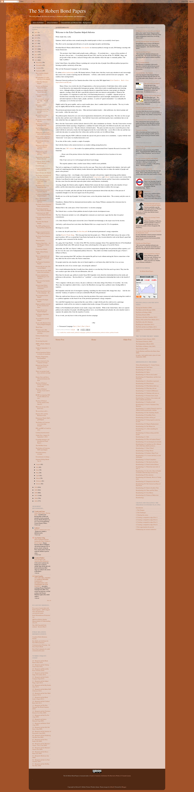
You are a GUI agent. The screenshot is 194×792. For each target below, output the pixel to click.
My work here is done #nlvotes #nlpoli (42, 116)
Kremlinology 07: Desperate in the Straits (147, 481)
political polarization (68, 72)
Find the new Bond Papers (143, 52)
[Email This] (82, 330)
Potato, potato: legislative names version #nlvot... (43, 137)
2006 (36, 498)
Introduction (139, 508)
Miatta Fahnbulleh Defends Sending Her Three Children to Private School (42, 541)
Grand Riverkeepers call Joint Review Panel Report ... (42, 441)
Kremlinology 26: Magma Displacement (147, 424)
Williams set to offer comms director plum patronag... (42, 331)
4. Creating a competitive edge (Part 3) (147, 522)
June (37, 470)
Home (93, 339)
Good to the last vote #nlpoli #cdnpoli (41, 310)
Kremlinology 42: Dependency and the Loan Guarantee (148, 377)
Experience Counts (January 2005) (145, 339)
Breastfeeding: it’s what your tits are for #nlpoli (43, 78)
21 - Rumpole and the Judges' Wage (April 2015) (40, 682)
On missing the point (41, 341)
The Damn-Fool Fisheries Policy (43, 237)
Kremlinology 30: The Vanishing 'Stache (147, 412)
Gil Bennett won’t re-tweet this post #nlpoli (148, 31)
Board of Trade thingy (67, 235)
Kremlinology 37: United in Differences (147, 391)
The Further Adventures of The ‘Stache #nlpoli (43, 176)
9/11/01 (38, 338)
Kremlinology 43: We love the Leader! (147, 374)
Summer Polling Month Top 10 (42, 460)
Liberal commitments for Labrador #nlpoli (43, 190)
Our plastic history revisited (41, 453)
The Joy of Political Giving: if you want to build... (43, 390)
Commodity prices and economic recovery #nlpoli (42, 110)
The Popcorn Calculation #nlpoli (43, 263)
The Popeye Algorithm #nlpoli (42, 315)
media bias (63, 332)
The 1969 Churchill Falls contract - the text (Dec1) (39, 626)
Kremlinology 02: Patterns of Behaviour (147, 495)
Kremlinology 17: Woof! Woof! (145, 448)
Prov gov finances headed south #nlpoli (147, 158)
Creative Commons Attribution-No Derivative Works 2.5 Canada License (110, 776)
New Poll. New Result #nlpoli (42, 222)
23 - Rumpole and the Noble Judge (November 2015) (40, 673)
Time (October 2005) (142, 349)
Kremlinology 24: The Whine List (145, 426)
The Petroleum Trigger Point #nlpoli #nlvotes (43, 129)
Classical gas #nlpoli (41, 249)
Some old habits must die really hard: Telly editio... (43, 181)
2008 (36, 493)
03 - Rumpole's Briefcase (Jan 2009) (40, 756)
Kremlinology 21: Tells (142, 437)
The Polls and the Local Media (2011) (146, 327)
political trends (114, 332)
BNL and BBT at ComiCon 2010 (43, 429)
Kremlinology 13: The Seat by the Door (147, 462)
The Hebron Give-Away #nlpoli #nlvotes (42, 186)
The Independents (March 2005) (145, 344)
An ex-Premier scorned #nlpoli (42, 319)
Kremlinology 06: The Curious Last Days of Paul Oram (148, 484)
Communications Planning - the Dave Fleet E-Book (41, 646)
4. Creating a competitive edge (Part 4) (147, 524)
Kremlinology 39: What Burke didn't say (147, 386)
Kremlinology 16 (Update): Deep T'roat (147, 453)
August (38, 464)
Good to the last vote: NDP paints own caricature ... (43, 271)
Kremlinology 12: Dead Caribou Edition (147, 464)
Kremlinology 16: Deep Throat (144, 451)
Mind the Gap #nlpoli (150, 179)
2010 (36, 487)
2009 (36, 490)
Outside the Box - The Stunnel (144, 73)
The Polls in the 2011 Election (144, 322)
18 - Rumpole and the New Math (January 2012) (41, 694)
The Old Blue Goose (41, 445)
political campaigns (80, 332)
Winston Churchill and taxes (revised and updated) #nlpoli (152, 204)
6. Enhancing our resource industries (146, 529)
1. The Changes (140, 510)
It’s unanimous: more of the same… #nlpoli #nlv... (42, 100)
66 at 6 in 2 (147, 191)
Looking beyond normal (42, 432)
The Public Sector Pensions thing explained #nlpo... (43, 205)
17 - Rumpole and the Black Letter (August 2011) (40, 698)
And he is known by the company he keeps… (42, 361)
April (38, 475)
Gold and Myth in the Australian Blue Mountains (41, 560)
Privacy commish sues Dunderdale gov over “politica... (42, 276)
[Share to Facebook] (87, 330)
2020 (36, 35)
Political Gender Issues (42, 336)
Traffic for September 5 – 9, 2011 (43, 349)
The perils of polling (141, 130)
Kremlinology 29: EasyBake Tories (146, 415)
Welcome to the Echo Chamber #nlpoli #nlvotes (42, 146)
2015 (36, 49)
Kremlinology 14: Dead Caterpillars (146, 459)
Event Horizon (40, 166)
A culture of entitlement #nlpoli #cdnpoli (42, 195)
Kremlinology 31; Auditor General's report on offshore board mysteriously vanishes (149, 409)
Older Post (127, 339)
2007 (36, 495)
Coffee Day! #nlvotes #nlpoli (42, 82)
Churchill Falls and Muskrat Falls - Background (76, 23)
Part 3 (83, 326)
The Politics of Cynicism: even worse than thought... (43, 424)
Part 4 (88, 326)
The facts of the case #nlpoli (152, 83)
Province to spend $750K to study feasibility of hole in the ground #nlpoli (148, 108)
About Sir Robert (52, 23)
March (38, 478)
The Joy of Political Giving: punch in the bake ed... (42, 402)
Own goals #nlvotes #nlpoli (41, 95)
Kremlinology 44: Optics (143, 372)
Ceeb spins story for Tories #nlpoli (43, 218)
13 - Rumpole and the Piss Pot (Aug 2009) (40, 716)
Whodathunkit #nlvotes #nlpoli (42, 141)
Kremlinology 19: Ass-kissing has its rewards (148, 442)
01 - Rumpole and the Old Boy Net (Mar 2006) (40, 764)
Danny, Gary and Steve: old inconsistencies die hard (43, 378)
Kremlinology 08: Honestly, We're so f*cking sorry (148, 478)
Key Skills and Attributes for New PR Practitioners (40, 641)
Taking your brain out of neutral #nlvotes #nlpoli (43, 133)
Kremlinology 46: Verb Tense (144, 367)
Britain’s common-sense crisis (42, 530)
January (38, 484)
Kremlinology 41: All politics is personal (147, 381)
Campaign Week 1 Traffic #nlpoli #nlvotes (43, 162)
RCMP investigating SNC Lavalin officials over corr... (43, 396)
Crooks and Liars (39, 511)
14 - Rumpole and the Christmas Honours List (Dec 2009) (41, 712)
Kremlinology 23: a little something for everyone (147, 429)
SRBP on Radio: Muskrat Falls (43, 344)
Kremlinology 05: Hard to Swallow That (147, 488)
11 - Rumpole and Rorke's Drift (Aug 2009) (41, 724)
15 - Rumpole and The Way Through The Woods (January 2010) (40, 707)
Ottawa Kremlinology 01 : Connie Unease (147, 365)
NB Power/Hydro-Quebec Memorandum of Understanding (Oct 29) (41, 621)
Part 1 (75, 326)
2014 (36, 52)
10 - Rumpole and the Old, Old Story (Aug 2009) (41, 728)
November (39, 65)
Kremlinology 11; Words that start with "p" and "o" (148, 467)
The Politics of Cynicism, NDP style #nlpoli (43, 449)
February (39, 481)
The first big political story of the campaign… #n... (43, 292)
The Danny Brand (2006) (143, 315)
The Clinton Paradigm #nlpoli (42, 300)
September (39, 71)
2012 (36, 57)
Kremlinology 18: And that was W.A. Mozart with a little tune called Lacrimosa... (148, 445)
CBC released (70, 148)
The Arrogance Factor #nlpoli (42, 296)
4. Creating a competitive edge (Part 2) (147, 520)
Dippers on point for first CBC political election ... (43, 232)
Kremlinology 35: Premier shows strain (147, 395)
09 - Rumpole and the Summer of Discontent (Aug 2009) (41, 732)
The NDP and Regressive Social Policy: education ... (43, 227)
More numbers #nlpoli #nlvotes (42, 74)
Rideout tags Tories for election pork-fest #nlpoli (42, 366)
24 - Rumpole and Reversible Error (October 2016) (40, 669)
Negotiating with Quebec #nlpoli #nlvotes (43, 158)
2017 (36, 43)
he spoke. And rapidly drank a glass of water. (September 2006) (148, 356)
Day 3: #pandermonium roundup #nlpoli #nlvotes (42, 200)
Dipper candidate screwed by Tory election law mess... (43, 305)
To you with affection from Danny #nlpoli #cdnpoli (43, 323)
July (37, 467)
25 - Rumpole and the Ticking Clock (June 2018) (40, 665)
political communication (93, 332)
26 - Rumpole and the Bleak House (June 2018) (40, 661)
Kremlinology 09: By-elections (144, 475)
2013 (36, 54)
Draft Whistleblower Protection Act (41, 616)
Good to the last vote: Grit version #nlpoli (43, 267)
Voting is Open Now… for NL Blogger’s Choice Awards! (43, 244)
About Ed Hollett (38, 23)
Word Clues (39, 327)
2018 (36, 41)
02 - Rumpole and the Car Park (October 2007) (41, 760)
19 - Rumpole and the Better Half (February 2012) (41, 690)
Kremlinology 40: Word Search (145, 383)
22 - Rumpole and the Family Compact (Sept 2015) (40, 678)
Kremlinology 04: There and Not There (147, 490)
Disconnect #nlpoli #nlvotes (41, 105)
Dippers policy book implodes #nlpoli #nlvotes (41, 152)
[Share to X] (85, 330)
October (38, 68)
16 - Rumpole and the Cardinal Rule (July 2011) (41, 702)
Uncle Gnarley (38, 576)
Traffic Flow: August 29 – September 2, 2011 (43, 436)
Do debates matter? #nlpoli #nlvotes (43, 120)
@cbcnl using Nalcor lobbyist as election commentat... (42, 286)
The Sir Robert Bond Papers (57, 10)
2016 (36, 46)
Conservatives (97, 177)
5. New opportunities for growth (145, 527)
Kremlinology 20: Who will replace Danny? (148, 439)
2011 (36, 60)
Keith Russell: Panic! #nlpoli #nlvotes (42, 91)
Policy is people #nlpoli (142, 62)
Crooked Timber (39, 558)
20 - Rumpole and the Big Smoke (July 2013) (41, 686)
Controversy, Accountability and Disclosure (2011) (148, 330)
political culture (105, 332)
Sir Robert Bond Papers (146, 271)
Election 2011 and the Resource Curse (42, 414)
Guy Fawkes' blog (39, 538)
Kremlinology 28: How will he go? (146, 417)
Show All (49, 600)
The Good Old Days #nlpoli (152, 254)
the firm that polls (82, 231)
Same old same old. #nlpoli (43, 173)
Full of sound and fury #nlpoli (152, 95)
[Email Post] (77, 329)
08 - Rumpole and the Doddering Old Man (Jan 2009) (41, 736)
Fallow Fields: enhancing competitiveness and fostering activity (149, 147)
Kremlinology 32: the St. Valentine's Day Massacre (147, 405)
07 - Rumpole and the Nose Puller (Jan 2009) (39, 740)
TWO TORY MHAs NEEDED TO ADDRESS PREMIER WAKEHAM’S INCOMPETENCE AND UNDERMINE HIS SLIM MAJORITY (42, 582)
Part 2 (79, 326)
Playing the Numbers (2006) (144, 307)
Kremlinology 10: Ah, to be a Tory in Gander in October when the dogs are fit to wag (148, 471)
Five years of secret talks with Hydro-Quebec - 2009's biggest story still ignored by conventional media (41, 610)
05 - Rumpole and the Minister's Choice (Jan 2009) (41, 748)
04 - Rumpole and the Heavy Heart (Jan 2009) (40, 752)
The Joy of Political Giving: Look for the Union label (42, 384)
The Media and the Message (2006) (145, 310)
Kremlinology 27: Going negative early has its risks (148, 420)
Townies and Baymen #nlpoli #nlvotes (42, 87)
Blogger (124, 787)
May (37, 473)
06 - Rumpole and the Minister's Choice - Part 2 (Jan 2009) (41, 744)
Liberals (107, 177)
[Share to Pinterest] (89, 330)
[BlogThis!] (83, 330)
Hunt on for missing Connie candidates (152, 218)
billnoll (112, 787)
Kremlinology (140, 497)
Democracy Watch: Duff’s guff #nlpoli (43, 419)
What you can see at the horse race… (42, 407)
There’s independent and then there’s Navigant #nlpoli (42, 257)
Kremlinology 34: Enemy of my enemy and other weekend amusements (148, 399)
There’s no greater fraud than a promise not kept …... (43, 372)
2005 (36, 501)
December (39, 62)
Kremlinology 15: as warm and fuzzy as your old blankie (148, 456)
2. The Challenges (141, 512)
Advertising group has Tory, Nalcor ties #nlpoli (43, 209)
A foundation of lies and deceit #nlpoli (146, 120)
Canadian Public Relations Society (39, 637)
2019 (36, 38)
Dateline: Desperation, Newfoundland (42, 357)
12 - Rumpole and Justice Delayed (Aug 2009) (39, 720)
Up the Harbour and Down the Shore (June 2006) (148, 352)
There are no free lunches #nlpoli (43, 281)
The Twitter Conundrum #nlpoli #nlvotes (42, 124)
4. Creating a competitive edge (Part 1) (147, 517)
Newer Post (60, 339)
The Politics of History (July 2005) (145, 346)
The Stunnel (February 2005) (144, 341)
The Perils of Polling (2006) (144, 312)
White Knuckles (40, 240)
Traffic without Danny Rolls (42, 252)
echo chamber (85, 47)
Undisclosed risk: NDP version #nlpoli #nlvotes (43, 214)
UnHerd (36, 528)
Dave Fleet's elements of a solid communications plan (41, 650)
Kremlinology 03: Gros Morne (144, 493)
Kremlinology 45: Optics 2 (143, 370)
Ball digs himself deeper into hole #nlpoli (147, 41)
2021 (36, 32)
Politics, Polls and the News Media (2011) (147, 319)
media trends (70, 332)
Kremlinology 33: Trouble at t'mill (145, 402)
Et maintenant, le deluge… (43, 457)
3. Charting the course (142, 515)
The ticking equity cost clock (144, 169)
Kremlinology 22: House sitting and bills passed (147, 433)
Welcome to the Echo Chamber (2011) (146, 317)
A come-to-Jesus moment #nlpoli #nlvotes (43, 169)
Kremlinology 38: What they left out (146, 388)
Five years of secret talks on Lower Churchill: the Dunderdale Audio (148, 232)
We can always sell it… (42, 411)
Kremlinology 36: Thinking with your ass (147, 393)
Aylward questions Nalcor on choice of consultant (43, 353)
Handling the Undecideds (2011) (145, 324)
